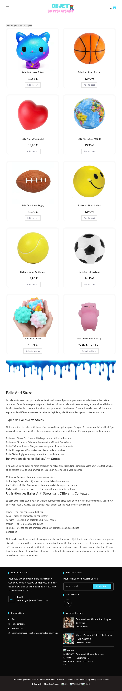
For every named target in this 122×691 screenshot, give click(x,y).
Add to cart (32, 85)
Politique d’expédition (100, 680)
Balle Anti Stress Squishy (89, 339)
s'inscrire (102, 586)
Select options (33, 351)
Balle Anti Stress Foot (89, 272)
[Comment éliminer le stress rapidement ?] (68, 658)
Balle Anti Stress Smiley (89, 206)
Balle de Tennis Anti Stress (32, 272)
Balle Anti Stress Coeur (33, 139)
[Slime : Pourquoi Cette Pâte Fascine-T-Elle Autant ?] (68, 638)
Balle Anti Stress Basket (89, 72)
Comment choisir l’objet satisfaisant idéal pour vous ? (33, 635)
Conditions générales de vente (25, 680)
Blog (14, 619)
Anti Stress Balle (33, 339)
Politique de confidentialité (77, 680)
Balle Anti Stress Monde (89, 139)
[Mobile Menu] (7, 8)
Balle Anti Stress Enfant (32, 72)
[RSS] (67, 603)
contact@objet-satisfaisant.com (32, 601)
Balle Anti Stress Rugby (33, 206)
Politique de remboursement (52, 680)
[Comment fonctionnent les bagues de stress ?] (68, 622)
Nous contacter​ (18, 624)
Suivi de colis (17, 629)
